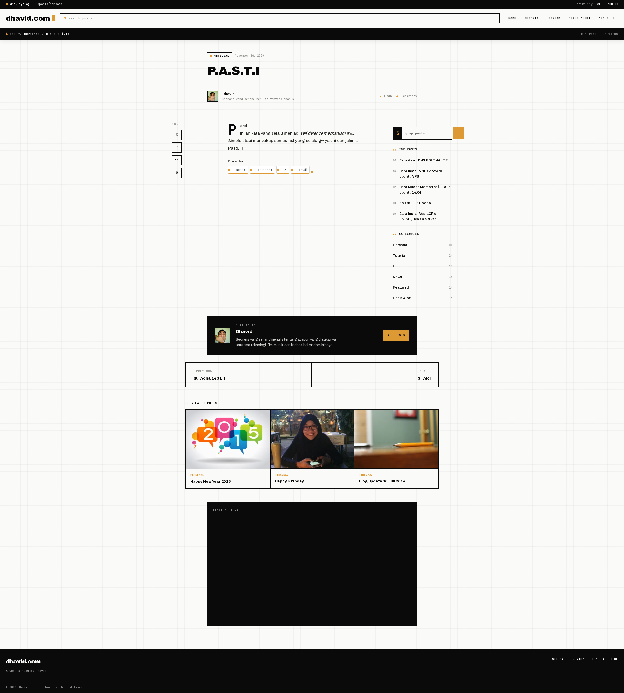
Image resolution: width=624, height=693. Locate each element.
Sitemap (559, 659)
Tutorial (532, 18)
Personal (222, 55)
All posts (396, 335)
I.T (395, 266)
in (176, 160)
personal (32, 34)
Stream (554, 18)
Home (512, 18)
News (397, 277)
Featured (401, 287)
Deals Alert (579, 18)
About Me (606, 18)
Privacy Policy (584, 659)
